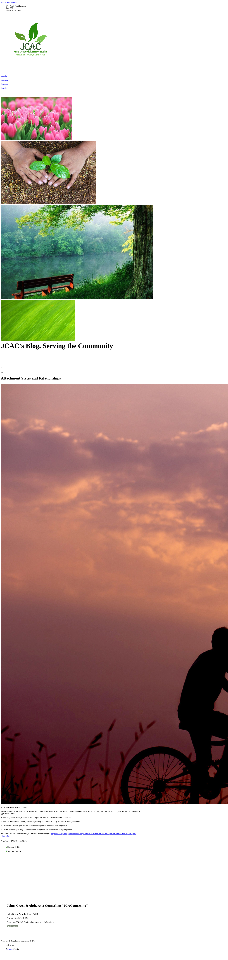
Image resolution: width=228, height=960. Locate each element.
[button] (12, 926)
